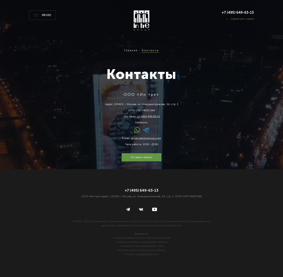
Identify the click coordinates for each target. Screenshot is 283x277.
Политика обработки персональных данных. (141, 250)
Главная (131, 50)
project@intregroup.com (146, 138)
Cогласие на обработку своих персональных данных (141, 237)
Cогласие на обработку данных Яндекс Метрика (141, 241)
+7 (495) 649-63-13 (238, 12)
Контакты (150, 50)
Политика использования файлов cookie (141, 246)
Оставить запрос (141, 157)
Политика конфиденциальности (141, 254)
